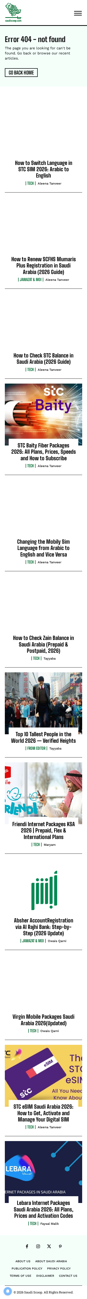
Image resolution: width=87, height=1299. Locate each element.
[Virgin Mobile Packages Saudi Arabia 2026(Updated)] (43, 986)
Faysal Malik (49, 1223)
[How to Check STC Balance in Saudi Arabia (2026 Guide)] (43, 325)
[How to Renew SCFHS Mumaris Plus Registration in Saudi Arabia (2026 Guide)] (43, 228)
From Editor (36, 748)
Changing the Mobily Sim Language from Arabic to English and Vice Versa (43, 548)
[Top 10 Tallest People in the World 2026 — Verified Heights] (43, 703)
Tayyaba (50, 658)
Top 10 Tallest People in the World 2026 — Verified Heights (43, 737)
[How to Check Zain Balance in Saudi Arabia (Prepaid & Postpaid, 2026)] (43, 607)
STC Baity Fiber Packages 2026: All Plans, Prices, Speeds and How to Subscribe (43, 451)
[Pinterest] (60, 1246)
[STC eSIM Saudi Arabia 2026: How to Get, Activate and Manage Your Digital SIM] (43, 1076)
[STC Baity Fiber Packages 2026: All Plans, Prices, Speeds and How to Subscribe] (43, 414)
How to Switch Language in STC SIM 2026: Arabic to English (43, 169)
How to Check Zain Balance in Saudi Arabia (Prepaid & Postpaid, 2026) (43, 644)
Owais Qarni (57, 941)
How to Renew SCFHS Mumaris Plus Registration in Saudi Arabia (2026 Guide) (43, 265)
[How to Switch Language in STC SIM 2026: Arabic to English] (43, 132)
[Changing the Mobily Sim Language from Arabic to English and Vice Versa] (43, 511)
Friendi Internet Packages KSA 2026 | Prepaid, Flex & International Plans (43, 830)
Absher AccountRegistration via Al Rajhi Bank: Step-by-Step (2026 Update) (43, 926)
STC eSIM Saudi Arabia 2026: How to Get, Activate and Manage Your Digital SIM (43, 1113)
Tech (30, 183)
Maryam (50, 844)
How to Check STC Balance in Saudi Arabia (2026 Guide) (43, 358)
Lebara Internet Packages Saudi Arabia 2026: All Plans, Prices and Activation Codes (43, 1209)
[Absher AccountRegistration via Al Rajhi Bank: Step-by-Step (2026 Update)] (43, 889)
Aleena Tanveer (49, 183)
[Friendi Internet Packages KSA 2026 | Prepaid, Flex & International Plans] (43, 793)
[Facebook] (26, 1246)
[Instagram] (38, 1246)
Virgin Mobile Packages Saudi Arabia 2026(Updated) (43, 1019)
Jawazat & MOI (31, 280)
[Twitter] (49, 1246)
